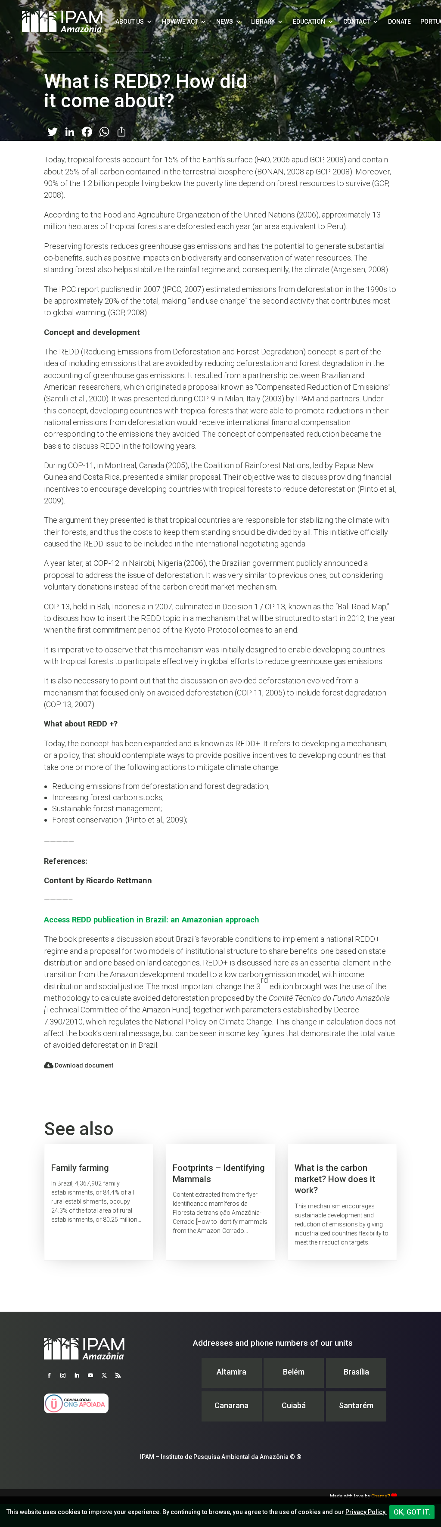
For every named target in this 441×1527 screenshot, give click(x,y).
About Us (129, 21)
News (224, 21)
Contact (356, 21)
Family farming (98, 1202)
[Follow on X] (104, 1375)
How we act (180, 21)
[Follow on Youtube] (90, 1375)
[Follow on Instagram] (63, 1375)
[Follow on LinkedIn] (76, 1375)
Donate (399, 21)
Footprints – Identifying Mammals (220, 1202)
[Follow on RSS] (118, 1375)
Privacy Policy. (366, 1511)
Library (263, 21)
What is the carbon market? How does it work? (342, 1202)
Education (309, 21)
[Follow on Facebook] (49, 1375)
